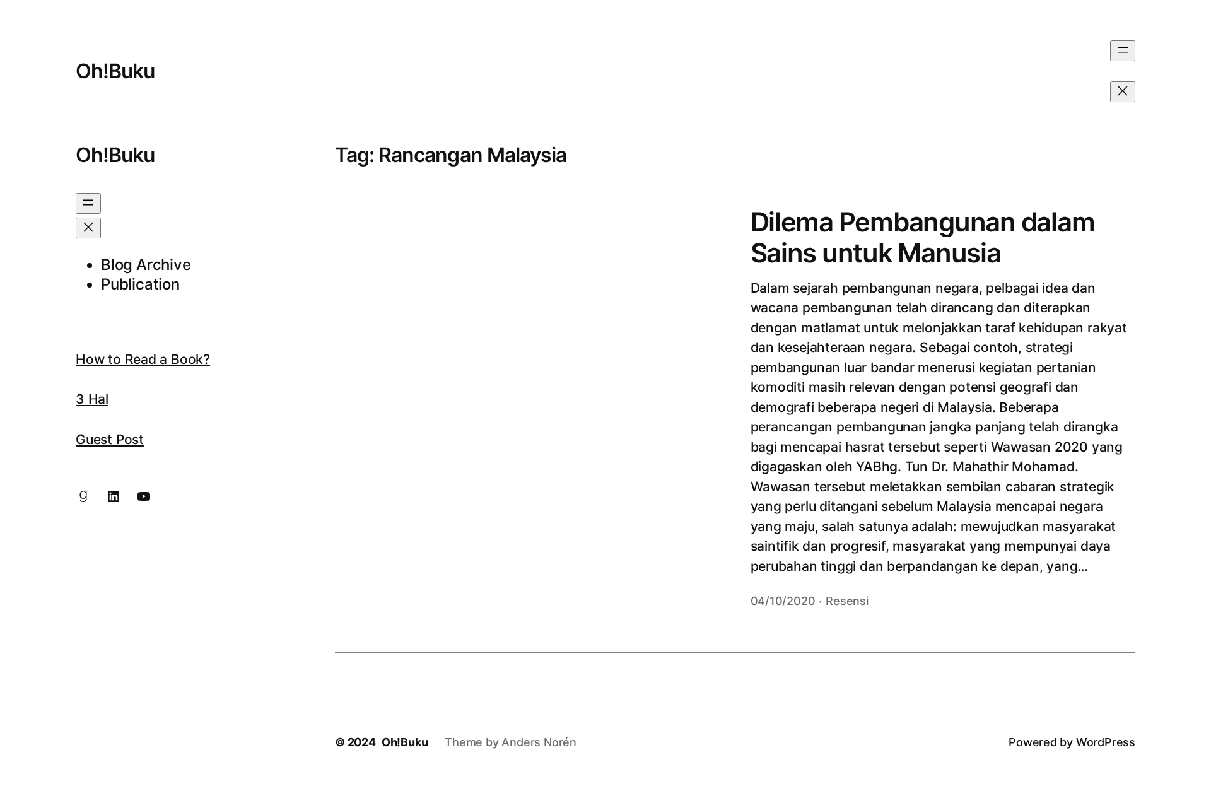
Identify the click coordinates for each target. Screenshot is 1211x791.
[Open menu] (1122, 50)
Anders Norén (538, 742)
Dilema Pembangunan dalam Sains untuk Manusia (923, 237)
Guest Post (110, 439)
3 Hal (92, 399)
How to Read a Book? (143, 359)
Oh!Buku (115, 71)
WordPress (1105, 742)
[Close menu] (1122, 91)
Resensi (847, 600)
